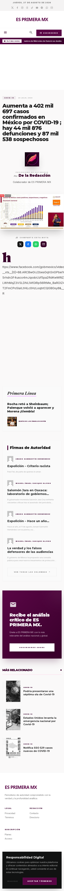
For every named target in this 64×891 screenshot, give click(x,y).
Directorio (34, 817)
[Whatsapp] (47, 8)
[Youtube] (37, 8)
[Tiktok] (32, 8)
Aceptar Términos (40, 881)
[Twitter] (12, 8)
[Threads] (27, 8)
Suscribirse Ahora (32, 647)
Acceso (8, 838)
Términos (9, 817)
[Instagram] (22, 8)
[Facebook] (17, 8)
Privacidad (12, 881)
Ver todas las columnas (32, 572)
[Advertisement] (32, 68)
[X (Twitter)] (20, 244)
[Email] (51, 8)
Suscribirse (49, 33)
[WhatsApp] (36, 244)
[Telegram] (42, 8)
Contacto (34, 813)
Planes (8, 834)
